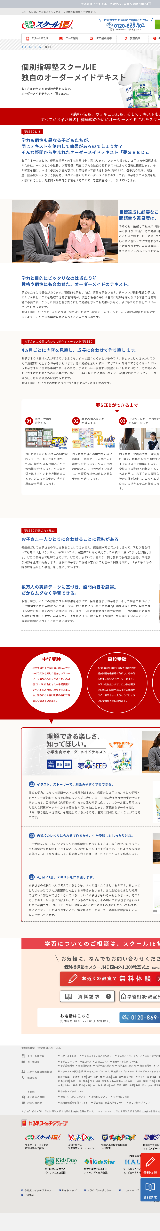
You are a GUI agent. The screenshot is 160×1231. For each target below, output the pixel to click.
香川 (106, 1085)
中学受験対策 (67, 1065)
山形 (108, 1077)
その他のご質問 (121, 1096)
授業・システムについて (73, 1096)
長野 (73, 1081)
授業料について (99, 1096)
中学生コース (84, 1061)
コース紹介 (71, 38)
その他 (139, 1077)
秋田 (96, 1077)
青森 (83, 1077)
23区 (131, 1077)
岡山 (81, 1085)
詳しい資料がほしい (139, 1102)
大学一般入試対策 (105, 1065)
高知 (113, 1085)
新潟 (66, 1081)
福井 (98, 1081)
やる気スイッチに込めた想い (97, 1055)
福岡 (125, 1085)
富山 (85, 1081)
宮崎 (150, 1085)
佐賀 (131, 1085)
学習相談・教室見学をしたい (108, 1102)
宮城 (102, 1077)
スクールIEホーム (31, 47)
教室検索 (134, 38)
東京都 (122, 1077)
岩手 (90, 1077)
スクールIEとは (39, 38)
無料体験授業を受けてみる (74, 1102)
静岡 (145, 1081)
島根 (75, 1085)
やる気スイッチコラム (71, 1091)
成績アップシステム (124, 1071)
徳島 (100, 1085)
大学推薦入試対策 (127, 1065)
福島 (115, 1077)
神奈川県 (151, 1077)
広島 (87, 1085)
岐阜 (139, 1081)
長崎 (138, 1085)
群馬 (60, 1081)
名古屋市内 (117, 1081)
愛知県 (105, 1081)
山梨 (79, 1081)
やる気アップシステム (98, 1071)
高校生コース (102, 1061)
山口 (94, 1085)
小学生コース (67, 1061)
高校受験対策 (85, 1065)
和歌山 (67, 1085)
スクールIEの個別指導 (71, 1071)
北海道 (76, 1077)
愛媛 (119, 1085)
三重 (151, 1081)
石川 (92, 1081)
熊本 (144, 1085)
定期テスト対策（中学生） (126, 1061)
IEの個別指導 (102, 38)
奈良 (60, 1085)
